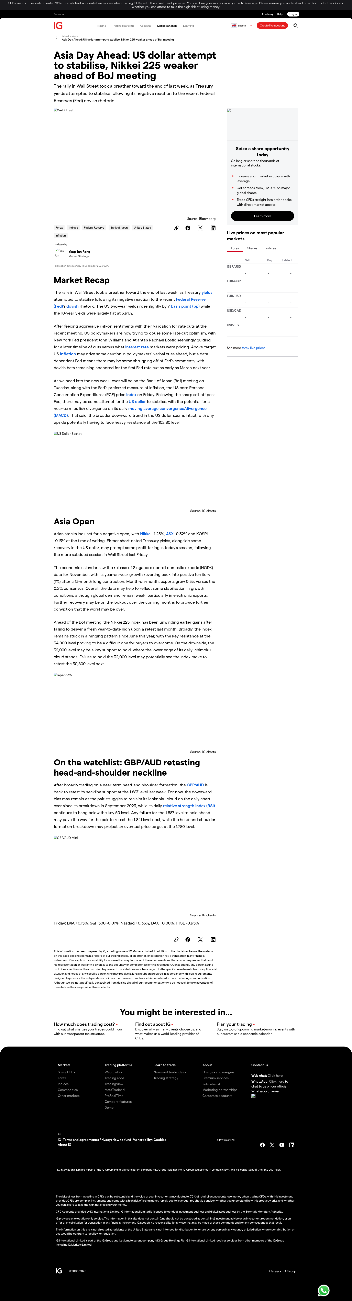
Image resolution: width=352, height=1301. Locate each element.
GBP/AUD (195, 784)
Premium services (215, 1078)
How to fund (121, 1139)
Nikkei (146, 533)
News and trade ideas (170, 1072)
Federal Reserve (94, 227)
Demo (109, 1107)
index (131, 394)
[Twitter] (201, 228)
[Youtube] (281, 1145)
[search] (295, 25)
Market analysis (167, 25)
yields (207, 292)
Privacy (105, 1139)
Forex (59, 227)
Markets (64, 1065)
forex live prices (253, 348)
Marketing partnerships (219, 1090)
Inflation (61, 235)
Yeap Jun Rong (79, 251)
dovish (72, 306)
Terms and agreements (80, 1139)
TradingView (114, 1084)
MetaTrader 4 (115, 1090)
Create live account (272, 25)
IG (59, 1139)
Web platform (115, 1072)
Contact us (259, 1065)
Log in (293, 13)
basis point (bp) (185, 306)
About (207, 1065)
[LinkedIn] (214, 228)
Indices (73, 227)
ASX (170, 533)
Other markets (68, 1095)
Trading (101, 25)
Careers (275, 1271)
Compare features (118, 1101)
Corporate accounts (217, 1095)
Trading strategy (166, 1078)
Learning (188, 25)
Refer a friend (211, 1084)
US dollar (137, 401)
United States (142, 227)
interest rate (136, 346)
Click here (275, 1075)
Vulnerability (142, 1139)
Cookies (160, 1139)
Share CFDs (66, 1072)
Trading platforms (123, 25)
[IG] (58, 25)
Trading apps (114, 1078)
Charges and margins (218, 1072)
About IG (64, 1144)
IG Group (289, 1271)
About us (145, 25)
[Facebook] (188, 228)
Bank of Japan (119, 227)
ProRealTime (114, 1095)
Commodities (68, 1090)
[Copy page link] (176, 228)
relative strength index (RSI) (189, 805)
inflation (67, 353)
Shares (252, 248)
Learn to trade (165, 1065)
